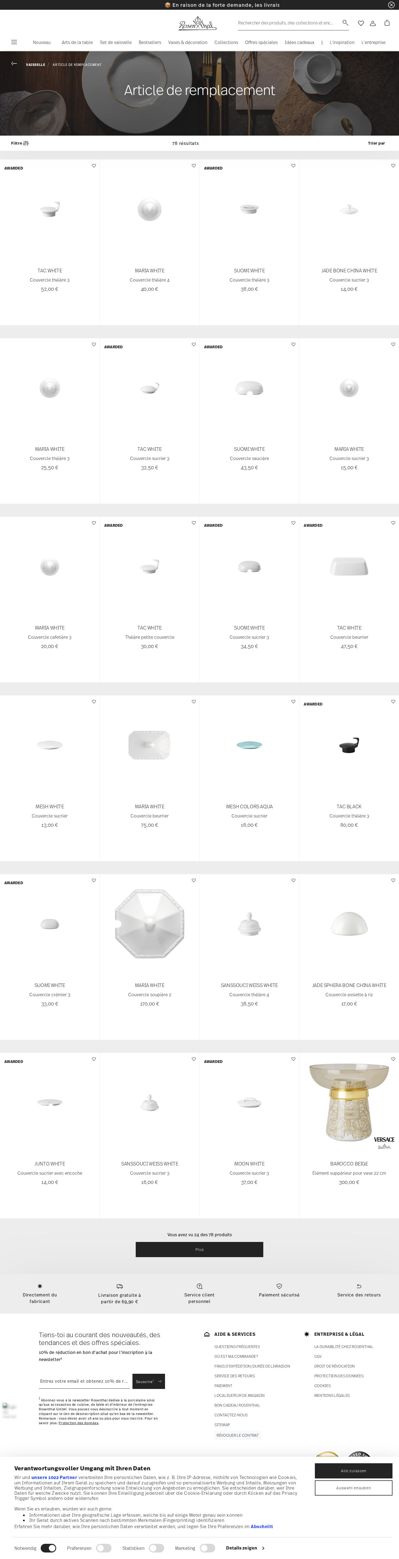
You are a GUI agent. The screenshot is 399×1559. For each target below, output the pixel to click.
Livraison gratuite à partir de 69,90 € (119, 1298)
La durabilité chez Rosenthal (343, 1346)
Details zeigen (241, 1548)
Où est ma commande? (236, 1356)
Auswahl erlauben (353, 1487)
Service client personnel (199, 1298)
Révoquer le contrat (238, 1435)
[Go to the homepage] (197, 23)
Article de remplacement (77, 65)
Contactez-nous (231, 1414)
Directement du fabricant (40, 1298)
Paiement (223, 1385)
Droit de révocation (334, 1366)
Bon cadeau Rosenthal (237, 1405)
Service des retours (359, 1295)
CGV (318, 1356)
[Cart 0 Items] (385, 23)
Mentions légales (332, 1395)
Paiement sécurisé (279, 1295)
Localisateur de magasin (239, 1395)
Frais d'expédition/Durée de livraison (252, 1366)
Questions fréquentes (237, 1346)
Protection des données (78, 1423)
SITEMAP (222, 1424)
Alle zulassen (353, 1470)
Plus (199, 1249)
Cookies (322, 1385)
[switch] (104, 1548)
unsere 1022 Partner (54, 1477)
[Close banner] (391, 5)
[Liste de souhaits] (93, 168)
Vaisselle (35, 64)
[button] (39, 43)
